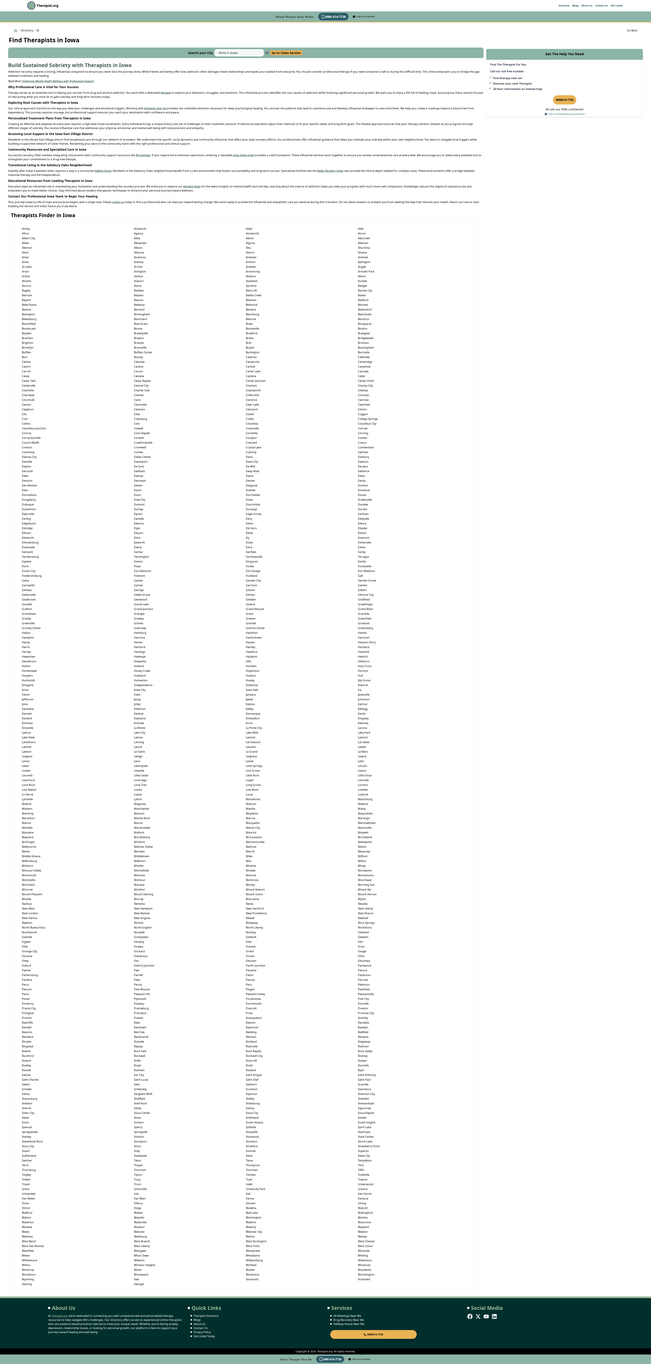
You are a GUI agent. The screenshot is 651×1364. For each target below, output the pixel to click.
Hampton (28, 637)
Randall (26, 1027)
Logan (250, 780)
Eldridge (27, 528)
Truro (137, 1184)
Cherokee (28, 395)
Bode (249, 324)
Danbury (363, 457)
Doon (137, 495)
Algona (250, 243)
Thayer (138, 1165)
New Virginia (142, 918)
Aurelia (362, 281)
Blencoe (251, 319)
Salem (26, 1084)
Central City (141, 385)
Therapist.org (47, 5)
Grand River (365, 609)
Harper (250, 642)
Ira (359, 690)
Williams (139, 1260)
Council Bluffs (30, 442)
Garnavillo (28, 585)
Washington (253, 1217)
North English (143, 927)
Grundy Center (31, 628)
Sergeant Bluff (143, 1094)
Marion (26, 823)
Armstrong (253, 271)
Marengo (364, 818)
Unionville (140, 1189)
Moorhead (364, 880)
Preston (363, 1008)
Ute (136, 1194)
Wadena (251, 1208)
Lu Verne (27, 794)
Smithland (252, 1118)
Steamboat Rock (32, 1141)
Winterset (364, 1265)
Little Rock (252, 775)
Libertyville (141, 766)
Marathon (28, 818)
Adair (249, 229)
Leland (362, 756)
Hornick (363, 671)
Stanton (139, 1137)
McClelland (365, 837)
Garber (138, 580)
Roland (26, 1060)
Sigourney (364, 1108)
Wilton (26, 1265)
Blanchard (140, 319)
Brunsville (140, 347)
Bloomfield (29, 324)
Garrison (251, 585)
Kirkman (27, 723)
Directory (564, 5)
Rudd (249, 1065)
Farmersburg (30, 557)
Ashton (138, 276)
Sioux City (252, 1113)
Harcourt (364, 637)
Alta (248, 248)
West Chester (366, 1241)
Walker (138, 1213)
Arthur (26, 276)
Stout (137, 1146)
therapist (166, 93)
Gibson (250, 590)
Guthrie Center (255, 628)
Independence (143, 685)
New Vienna (29, 918)
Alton (25, 252)
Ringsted (27, 1046)
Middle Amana (31, 856)
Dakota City (29, 457)
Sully (137, 1151)
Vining (362, 1203)
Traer (249, 1179)
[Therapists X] (478, 1316)
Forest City (28, 571)
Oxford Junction (144, 965)
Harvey (26, 652)
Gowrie (250, 604)
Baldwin (139, 290)
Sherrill (26, 1108)
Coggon (363, 414)
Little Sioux (365, 775)
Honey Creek (142, 671)
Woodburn (29, 1274)
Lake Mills (252, 732)
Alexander (140, 243)
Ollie (25, 946)
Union (26, 1189)
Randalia (363, 1022)
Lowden (363, 790)
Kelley (249, 709)
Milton (362, 861)
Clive (137, 414)
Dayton (26, 466)
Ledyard (27, 756)
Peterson (364, 984)
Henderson (29, 661)
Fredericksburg (32, 576)
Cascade (363, 371)
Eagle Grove (253, 514)
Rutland (251, 1070)
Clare (137, 400)
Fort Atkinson (142, 571)
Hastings (139, 652)
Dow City (139, 500)
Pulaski (138, 1018)
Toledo (26, 1179)
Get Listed (617, 5)
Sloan (137, 1118)
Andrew (363, 257)
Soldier (362, 1118)
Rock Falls (140, 1051)
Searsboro (364, 1089)
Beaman (251, 300)
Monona (139, 875)
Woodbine (364, 1270)
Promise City (366, 1013)
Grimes (138, 623)
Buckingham (366, 347)
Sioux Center (142, 1113)
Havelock (252, 652)
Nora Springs (366, 923)
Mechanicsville (255, 842)
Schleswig (140, 1089)
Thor (361, 1165)
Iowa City (140, 690)
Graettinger (365, 604)
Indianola (252, 685)
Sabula (26, 1075)
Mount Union (254, 894)
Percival (363, 980)
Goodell (27, 604)
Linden (26, 770)
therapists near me (155, 108)
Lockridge (140, 780)
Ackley (26, 229)
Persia (138, 984)
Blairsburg (252, 314)
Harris (26, 647)
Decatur (363, 466)
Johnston (363, 699)
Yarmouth (252, 1279)
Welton (250, 1236)
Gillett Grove (142, 595)
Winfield (251, 1265)
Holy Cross (365, 666)
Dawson (363, 461)
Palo (137, 970)
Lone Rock (28, 785)
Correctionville (31, 438)
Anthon (250, 262)
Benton (26, 309)
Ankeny (138, 262)
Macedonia (253, 799)
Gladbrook (29, 599)
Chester (139, 395)
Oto (136, 961)
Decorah (27, 471)
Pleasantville (366, 994)
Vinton (26, 1208)
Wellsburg (140, 1236)
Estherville (364, 542)
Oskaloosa (140, 956)
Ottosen (251, 961)
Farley (362, 552)
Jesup (137, 699)
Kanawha (28, 709)
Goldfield (364, 599)
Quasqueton (254, 1018)
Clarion (26, 404)
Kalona (250, 704)
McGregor (28, 842)
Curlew (138, 452)
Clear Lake (252, 404)
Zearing (27, 1284)
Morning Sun (366, 885)
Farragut (363, 557)
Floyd (137, 566)
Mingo (362, 866)
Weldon (363, 1232)
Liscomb (27, 775)
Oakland (363, 932)
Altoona (139, 252)
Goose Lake (141, 604)
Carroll (26, 371)
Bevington (28, 314)
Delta (361, 476)
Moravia (139, 885)
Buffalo (26, 352)
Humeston (140, 680)
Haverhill (363, 652)
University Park (255, 1189)
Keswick (27, 718)
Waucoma (364, 1222)
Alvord (250, 252)
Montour (139, 880)
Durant (362, 509)
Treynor (363, 1179)
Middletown (141, 856)
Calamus (251, 357)
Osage (362, 951)
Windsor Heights (144, 1265)
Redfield (363, 1032)
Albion (250, 238)
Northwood (29, 932)
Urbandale (28, 1194)
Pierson (27, 989)
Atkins (362, 276)
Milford (362, 856)
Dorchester (253, 495)
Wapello (139, 1217)
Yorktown (364, 1279)
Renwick (363, 1037)
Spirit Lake (364, 1127)
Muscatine (252, 899)
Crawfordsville (143, 442)
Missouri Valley (31, 870)
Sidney (250, 1108)
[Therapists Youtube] (487, 1316)
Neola (249, 904)
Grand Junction (143, 609)
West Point (253, 1246)
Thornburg (29, 1170)
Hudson (251, 675)
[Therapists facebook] (470, 1316)
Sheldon (27, 1103)
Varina (250, 1198)
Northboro (365, 927)
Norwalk (139, 932)
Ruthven (139, 1070)
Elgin (137, 528)
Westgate (140, 1251)
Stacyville (252, 1132)
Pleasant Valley (255, 994)
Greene (250, 618)
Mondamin (365, 870)
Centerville (28, 385)
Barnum (27, 295)
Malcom (251, 804)
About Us (586, 5)
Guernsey (140, 628)
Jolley (137, 704)
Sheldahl (363, 1099)
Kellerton (140, 709)
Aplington (364, 262)
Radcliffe (27, 1022)
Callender (364, 357)
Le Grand (252, 751)
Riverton (363, 1046)
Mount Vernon (367, 894)
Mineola (251, 866)
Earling (26, 519)
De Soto (139, 466)
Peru (249, 984)
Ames (25, 257)
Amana (362, 252)
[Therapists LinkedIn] (495, 1316)
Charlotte (28, 390)
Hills (248, 661)
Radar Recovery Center (330, 171)
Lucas (249, 794)
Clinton (362, 409)
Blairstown (365, 314)
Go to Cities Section (286, 53)
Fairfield (251, 552)
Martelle (27, 828)
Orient (250, 951)
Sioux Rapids (366, 1113)
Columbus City (367, 423)
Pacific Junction (255, 965)
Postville (363, 1003)
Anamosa (140, 257)
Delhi (25, 476)
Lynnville (27, 799)
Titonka (250, 1175)
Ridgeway (364, 1041)
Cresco (362, 442)
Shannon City (366, 1094)
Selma (26, 1094)
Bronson (363, 343)
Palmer (26, 970)
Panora (362, 970)
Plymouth (140, 999)
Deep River (253, 471)
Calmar (26, 362)
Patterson (364, 975)
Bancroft (251, 290)
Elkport (138, 533)
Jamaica (251, 694)
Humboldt (28, 680)
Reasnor (27, 1032)
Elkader (363, 528)
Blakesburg (29, 319)
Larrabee (363, 742)
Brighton (27, 343)
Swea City (364, 1156)
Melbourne (29, 847)
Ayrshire (251, 286)
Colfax (250, 419)
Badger (362, 286)
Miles (249, 856)
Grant (249, 614)
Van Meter (28, 1198)
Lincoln (362, 766)
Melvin (362, 847)
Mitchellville (141, 870)
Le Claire (139, 751)
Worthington (366, 1274)
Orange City (29, 951)
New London (30, 913)
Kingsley (363, 718)
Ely (247, 538)
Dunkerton (29, 509)
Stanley (26, 1137)
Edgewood (29, 523)
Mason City (253, 828)
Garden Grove (367, 580)
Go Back (632, 30)
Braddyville (141, 333)
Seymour (251, 1094)
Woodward (141, 1274)
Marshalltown (367, 823)
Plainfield (364, 989)
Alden (25, 243)
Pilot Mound (142, 989)
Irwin (137, 694)
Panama (251, 970)
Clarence (251, 400)
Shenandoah (366, 1103)
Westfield (28, 1251)
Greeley (139, 618)
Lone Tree (140, 785)
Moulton (139, 889)
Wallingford (365, 1213)
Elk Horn (251, 528)
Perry (25, 984)
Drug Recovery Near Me (348, 1320)
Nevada (363, 904)
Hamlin (362, 633)
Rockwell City (254, 1056)
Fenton (138, 561)
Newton (27, 923)
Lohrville (363, 780)
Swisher (27, 1160)
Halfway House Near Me (348, 1324)
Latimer (27, 747)
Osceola (27, 956)
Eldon (249, 523)
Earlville (139, 519)
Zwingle (139, 1284)
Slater (25, 1118)
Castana (251, 376)
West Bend (29, 1241)
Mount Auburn (255, 889)
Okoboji (139, 942)
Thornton (140, 1170)
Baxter (362, 295)
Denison (27, 481)
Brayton (139, 338)
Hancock (139, 637)
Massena (27, 832)
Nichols (138, 923)
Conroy (26, 433)
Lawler (362, 747)
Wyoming (28, 1279)
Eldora (362, 523)
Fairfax (138, 552)
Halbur (26, 633)
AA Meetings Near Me (347, 1316)
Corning (363, 433)
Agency (138, 233)
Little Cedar (141, 775)
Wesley (362, 1236)
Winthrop (28, 1270)
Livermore (28, 780)
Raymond (252, 1027)
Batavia (138, 295)
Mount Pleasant (32, 894)
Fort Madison (366, 571)
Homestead (29, 671)
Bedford (363, 300)
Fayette (26, 561)
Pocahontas (253, 999)
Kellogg (363, 709)
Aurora (26, 286)
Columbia (252, 423)
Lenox (25, 761)
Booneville (252, 328)
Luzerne (363, 794)
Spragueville (30, 1132)
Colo (137, 423)
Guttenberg (365, 628)
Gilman (250, 595)
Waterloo (28, 1222)
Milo (248, 861)
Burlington (253, 352)
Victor (25, 1203)
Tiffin (361, 1170)
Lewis (25, 766)
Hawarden (28, 656)
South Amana (254, 1122)
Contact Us (601, 5)
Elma (137, 538)
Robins (26, 1051)
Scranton (252, 1089)
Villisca (138, 1203)
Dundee (363, 504)
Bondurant (29, 328)
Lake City (139, 732)
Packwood (364, 965)
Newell (250, 918)
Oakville (27, 937)
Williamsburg (254, 1260)
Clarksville (140, 404)
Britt (248, 343)
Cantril (26, 366)
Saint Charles (30, 1079)
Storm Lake (365, 1141)
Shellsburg (253, 1103)
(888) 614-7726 (335, 17)
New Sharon (366, 913)
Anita (25, 262)
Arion (25, 271)
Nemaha (139, 904)
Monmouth (29, 875)
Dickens (363, 485)
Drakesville (365, 500)
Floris (25, 566)
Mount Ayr (364, 889)
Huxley (250, 680)
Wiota (137, 1270)
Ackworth (140, 229)
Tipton (138, 1175)
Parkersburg (30, 975)
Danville (27, 461)
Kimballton (253, 718)
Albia (137, 238)
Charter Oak (142, 390)
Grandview (29, 614)
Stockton (251, 1141)
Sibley (137, 1108)
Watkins (251, 1222)
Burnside (363, 352)
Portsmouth (253, 1003)
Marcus (250, 818)
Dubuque (28, 504)
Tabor (137, 1160)
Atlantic (27, 281)
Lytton (138, 799)
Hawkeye (140, 656)
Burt (24, 357)
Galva (25, 580)
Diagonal (251, 485)
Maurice (251, 832)
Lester (250, 761)
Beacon (138, 300)
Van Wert (140, 1198)
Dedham (139, 471)
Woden (250, 1270)
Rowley (26, 1065)
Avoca (138, 286)
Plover (26, 999)
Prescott (251, 1008)
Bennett (363, 305)
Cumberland (366, 447)
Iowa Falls (252, 690)
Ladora (26, 732)
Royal (137, 1065)
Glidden (251, 599)
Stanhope (364, 1132)
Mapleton (252, 813)
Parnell (138, 975)
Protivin (27, 1018)
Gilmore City (366, 595)
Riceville (139, 1041)
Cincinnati (28, 400)
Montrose (252, 880)
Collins (26, 423)
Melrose (251, 847)
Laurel (138, 747)
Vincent (250, 1203)
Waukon (139, 1227)
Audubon (252, 281)
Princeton (140, 1013)
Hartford (139, 647)
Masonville (365, 828)
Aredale (251, 267)
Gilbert (362, 590)
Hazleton (251, 656)
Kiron (249, 723)
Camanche (252, 362)
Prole (249, 1013)
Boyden (27, 333)
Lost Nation (29, 790)
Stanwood (252, 1137)
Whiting (363, 1255)
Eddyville (363, 519)
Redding (251, 1032)
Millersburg (29, 861)
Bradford (252, 333)
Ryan (361, 1070)
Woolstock (252, 1274)
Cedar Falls (29, 381)
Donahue (364, 490)
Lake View (28, 737)
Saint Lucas (141, 1079)
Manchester (141, 809)
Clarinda (363, 400)
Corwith (139, 438)
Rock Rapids (253, 1051)
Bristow (139, 343)
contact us (118, 202)
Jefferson (27, 699)
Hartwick (363, 647)
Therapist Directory (206, 1316)
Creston (27, 447)
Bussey (138, 357)
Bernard (139, 309)
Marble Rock (142, 818)
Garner (138, 585)
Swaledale (140, 1156)
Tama (249, 1160)
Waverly (251, 1227)
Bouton (362, 328)
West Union (365, 1246)
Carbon (138, 366)
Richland (251, 1041)
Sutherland (29, 1156)
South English (367, 1122)
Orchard (139, 951)
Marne (138, 823)
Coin (25, 419)
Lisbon (362, 770)
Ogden (26, 942)
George (139, 590)
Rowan (362, 1060)
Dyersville (28, 514)
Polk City (363, 999)
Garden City (253, 580)
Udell (249, 1184)
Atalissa (251, 276)
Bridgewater (366, 338)
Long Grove (253, 785)
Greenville (28, 623)
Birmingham (142, 314)
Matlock (139, 832)
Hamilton (252, 633)
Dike (25, 490)
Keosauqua (253, 713)
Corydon (251, 438)
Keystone (140, 718)
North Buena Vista (33, 927)
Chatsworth (253, 390)
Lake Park (364, 732)
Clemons (139, 409)
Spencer (27, 1127)
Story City (28, 1146)
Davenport (141, 461)
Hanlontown (254, 637)
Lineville (139, 770)
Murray (138, 899)
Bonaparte (364, 324)
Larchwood (253, 742)
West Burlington (256, 1241)
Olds (249, 942)
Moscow (27, 889)
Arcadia (27, 267)
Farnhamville (254, 557)
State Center (366, 1137)
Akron (362, 233)
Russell (26, 1070)
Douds (362, 495)
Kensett (27, 713)
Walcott (363, 1208)
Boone (138, 328)
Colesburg (140, 419)
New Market (142, 913)
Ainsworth (252, 233)
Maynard (27, 837)
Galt (360, 576)
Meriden (139, 851)
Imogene (27, 685)
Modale (250, 870)
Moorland (28, 885)
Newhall (363, 918)
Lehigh (138, 756)
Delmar (138, 476)
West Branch (142, 1241)
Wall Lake (252, 1213)
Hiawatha (140, 661)
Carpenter (364, 366)
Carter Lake (253, 371)
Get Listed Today (204, 1336)
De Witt (250, 466)
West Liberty (142, 1246)
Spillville (251, 1127)
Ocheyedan (141, 937)
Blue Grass (141, 324)
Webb (25, 1232)
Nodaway (252, 923)
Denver (250, 481)
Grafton (27, 609)
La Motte (139, 728)
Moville (26, 899)
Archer (138, 267)
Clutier (250, 414)
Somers (139, 1122)
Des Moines (29, 485)
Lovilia (138, 790)
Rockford (28, 1056)
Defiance (363, 471)
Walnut (26, 1217)
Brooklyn (27, 347)
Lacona (362, 728)
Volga (137, 1208)
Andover (251, 257)
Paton (249, 975)
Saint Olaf (252, 1079)
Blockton (363, 319)
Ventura (363, 1198)
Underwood (365, 1184)
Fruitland (251, 576)
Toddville (363, 1175)
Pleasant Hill (142, 994)
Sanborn (251, 1084)
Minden (139, 866)
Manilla (250, 809)
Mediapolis (365, 842)
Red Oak (139, 1032)
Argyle (362, 267)
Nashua (27, 904)
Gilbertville (29, 595)
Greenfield (364, 618)
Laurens (251, 747)
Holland (139, 666)
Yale (136, 1279)
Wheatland (253, 1255)
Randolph (140, 1027)
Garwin (362, 585)
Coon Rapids (142, 433)
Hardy (26, 642)
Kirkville (139, 723)
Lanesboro (29, 742)
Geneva (27, 590)
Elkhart (26, 533)
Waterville (140, 1222)
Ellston (362, 533)
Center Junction (256, 381)
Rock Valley (365, 1051)
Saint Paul (364, 1079)
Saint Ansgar (254, 1075)
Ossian (250, 956)
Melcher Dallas (143, 847)
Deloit (249, 476)
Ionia (25, 690)
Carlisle (250, 366)
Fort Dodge (253, 571)
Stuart (26, 1151)
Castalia (139, 376)
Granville (363, 614)
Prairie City (29, 1008)
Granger (139, 614)
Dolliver (251, 490)
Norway (251, 932)
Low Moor (252, 790)
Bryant (250, 347)
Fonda (250, 566)
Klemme (363, 723)
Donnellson (29, 495)
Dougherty (29, 500)
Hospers (27, 675)
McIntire (139, 842)
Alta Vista (364, 248)
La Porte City (254, 728)
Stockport (140, 1141)
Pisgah (250, 989)
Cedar (362, 376)
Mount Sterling (143, 894)
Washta (363, 1217)
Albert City (28, 238)
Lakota (138, 737)
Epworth (139, 542)
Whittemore (29, 1260)
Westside (364, 1251)
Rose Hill (251, 1060)
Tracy (137, 1179)
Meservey (364, 851)
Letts (361, 761)
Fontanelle (364, 566)
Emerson (363, 538)
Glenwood (140, 599)
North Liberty (254, 927)
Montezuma (365, 875)
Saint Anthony (367, 1075)
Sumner (251, 1151)
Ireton (26, 694)
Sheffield (139, 1099)
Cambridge (365, 362)
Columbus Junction (34, 428)
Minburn (27, 866)
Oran (361, 946)
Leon (137, 761)
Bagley (26, 290)
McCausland (254, 837)
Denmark (140, 481)
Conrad (362, 428)
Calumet (139, 362)
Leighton (251, 756)
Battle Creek (253, 295)
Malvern (27, 809)
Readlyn (363, 1027)
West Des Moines (33, 1246)
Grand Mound (255, 609)
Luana (138, 794)
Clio (24, 414)
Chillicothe (252, 395)
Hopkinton (253, 671)
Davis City (252, 461)
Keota (361, 713)
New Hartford (255, 908)
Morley (250, 885)
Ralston (250, 1022)
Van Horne (365, 1194)
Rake (137, 1022)
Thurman (252, 1170)
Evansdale (28, 547)
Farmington (141, 557)
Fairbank (27, 552)
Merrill (250, 851)
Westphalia (253, 1251)
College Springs (368, 419)
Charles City (365, 385)
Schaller (27, 1089)
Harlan (138, 642)
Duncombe (253, 504)
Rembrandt (141, 1037)
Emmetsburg (30, 542)
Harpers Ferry (367, 642)
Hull (360, 675)
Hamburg (140, 633)
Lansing (139, 742)
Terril (25, 1165)
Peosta (250, 980)
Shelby (250, 1099)
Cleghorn (28, 409)
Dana (249, 457)
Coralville (252, 433)
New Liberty (365, 908)
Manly (362, 809)
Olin (360, 942)
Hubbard (139, 675)
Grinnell (251, 623)
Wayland (363, 1227)
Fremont (139, 576)
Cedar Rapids (142, 381)
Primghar (28, 1013)
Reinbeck (28, 1037)
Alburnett (364, 238)
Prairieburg (141, 1008)
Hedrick (363, 656)
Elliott (249, 533)
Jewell (249, 699)
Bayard (26, 300)
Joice (25, 704)
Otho (361, 956)
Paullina (27, 980)
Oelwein (363, 937)
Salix (137, 1084)
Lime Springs (254, 766)
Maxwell (363, 832)
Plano (25, 994)
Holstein (251, 666)
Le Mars (363, 751)
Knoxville (27, 728)
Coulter (362, 438)
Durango (251, 509)
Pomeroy (28, 1003)
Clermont (252, 409)
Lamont (363, 737)
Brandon (27, 338)
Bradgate (364, 333)
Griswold (363, 623)
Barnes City (365, 290)
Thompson (253, 1165)
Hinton (26, 666)
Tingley (26, 1175)
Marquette (253, 823)
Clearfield (364, 404)
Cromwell (140, 447)
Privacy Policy (202, 1332)
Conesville (252, 428)
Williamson (365, 1260)
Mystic (362, 899)
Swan (249, 1156)
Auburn (139, 281)
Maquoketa (365, 813)
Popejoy (139, 1003)
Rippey (138, 1046)
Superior (363, 1151)
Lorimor (363, 785)
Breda (249, 338)
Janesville (364, 694)
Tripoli (26, 1184)
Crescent (251, 442)
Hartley (250, 647)
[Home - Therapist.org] (16, 30)
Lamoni (250, 737)
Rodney (363, 1056)
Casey (25, 376)
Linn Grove (253, 770)
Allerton (27, 248)
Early (249, 519)
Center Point (366, 381)
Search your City (200, 53)
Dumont (139, 504)
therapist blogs (192, 186)
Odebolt (251, 937)
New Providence (256, 913)
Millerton (140, 861)
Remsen (251, 1037)
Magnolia (140, 804)
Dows (249, 500)
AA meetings (143, 155)
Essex (249, 542)
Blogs (575, 5)
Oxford (26, 965)
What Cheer (141, 1255)
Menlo (26, 851)
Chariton (251, 385)
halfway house (102, 171)
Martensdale (142, 828)
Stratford (252, 1146)
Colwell (138, 428)
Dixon (137, 490)
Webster (139, 1232)
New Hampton (143, 908)
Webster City (254, 1232)
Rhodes (27, 1041)
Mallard (363, 804)
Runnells (363, 1065)
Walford (27, 1213)
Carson (138, 371)
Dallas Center (142, 457)
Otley (25, 961)
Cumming (28, 452)
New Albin (28, 908)
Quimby (363, 1018)
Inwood (363, 685)
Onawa (138, 946)
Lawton (26, 751)
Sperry (138, 1127)
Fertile (362, 561)
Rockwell (139, 1056)
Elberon (139, 523)
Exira (249, 547)
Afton (25, 233)
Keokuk (139, 713)
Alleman (363, 243)
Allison (138, 248)
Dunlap (138, 509)
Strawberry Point (369, 1146)
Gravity (26, 618)
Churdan (363, 395)
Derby (362, 481)
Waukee (27, 1227)
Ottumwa (364, 961)
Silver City (28, 1113)
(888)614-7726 (565, 100)
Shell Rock (140, 1103)
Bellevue (139, 305)
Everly (138, 547)
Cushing (251, 452)
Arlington (140, 271)
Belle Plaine (29, 305)
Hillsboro (364, 661)
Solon (25, 1122)
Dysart (138, 514)
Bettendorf (365, 309)
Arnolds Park (366, 271)
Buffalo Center (143, 352)
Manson (139, 813)
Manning (27, 813)
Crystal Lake (253, 447)
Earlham (363, 514)
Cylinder (363, 452)
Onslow (251, 946)
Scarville (363, 1084)
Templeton (365, 1160)
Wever (26, 1255)
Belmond (251, 305)
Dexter (138, 485)
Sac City (139, 1075)
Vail (248, 1194)
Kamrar (363, 704)
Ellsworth (28, 538)
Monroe (251, 875)
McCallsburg (142, 837)
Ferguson (252, 561)
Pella (137, 980)
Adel (360, 229)
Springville (140, 1132)
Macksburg (365, 799)
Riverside (252, 1046)
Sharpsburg (29, 1099)
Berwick (251, 309)
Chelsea (363, 390)
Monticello (28, 880)
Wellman (27, 1236)
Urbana (363, 1189)
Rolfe (137, 1060)
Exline (361, 547)
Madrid (26, 804)
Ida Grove (364, 680)
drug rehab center (243, 155)
